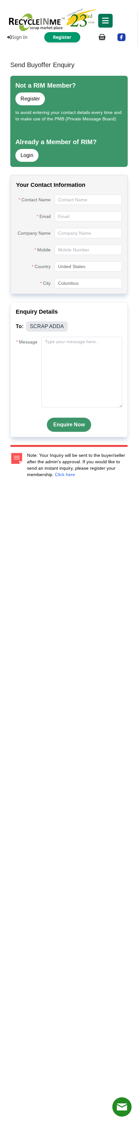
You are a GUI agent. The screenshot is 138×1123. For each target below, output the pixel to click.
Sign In (20, 37)
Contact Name (36, 199)
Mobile (44, 249)
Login (27, 155)
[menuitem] (69, 19)
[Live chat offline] (122, 1107)
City (47, 283)
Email (45, 216)
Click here (65, 474)
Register (30, 98)
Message (28, 341)
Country (43, 266)
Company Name (34, 233)
